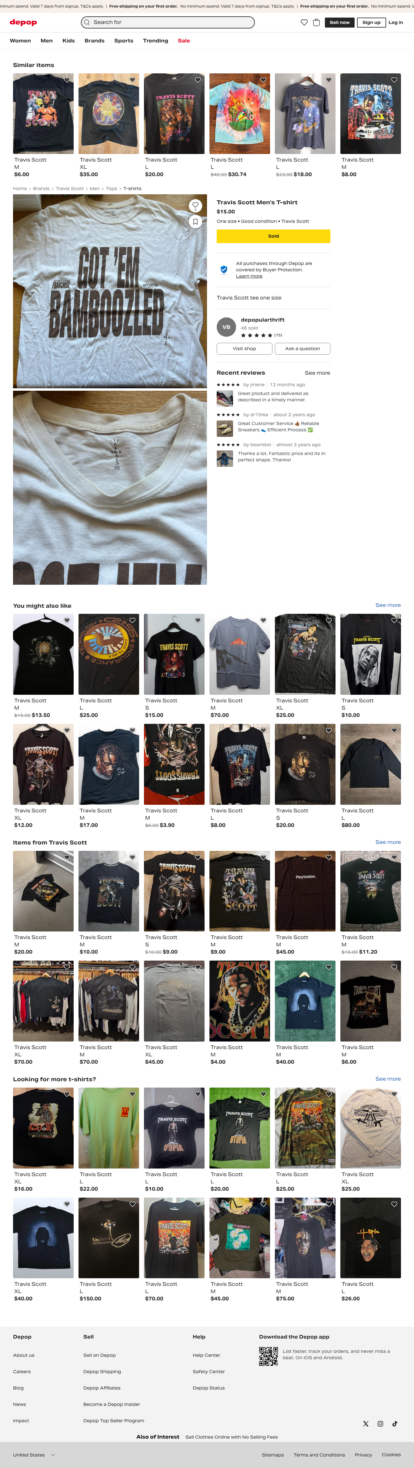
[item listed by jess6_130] (239, 654)
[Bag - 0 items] (316, 22)
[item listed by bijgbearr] (43, 764)
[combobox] (168, 22)
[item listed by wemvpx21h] (174, 1238)
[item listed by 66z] (370, 1128)
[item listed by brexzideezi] (108, 764)
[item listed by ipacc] (108, 654)
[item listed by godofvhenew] (305, 764)
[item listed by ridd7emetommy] (370, 764)
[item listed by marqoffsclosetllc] (43, 1001)
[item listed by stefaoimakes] (305, 1128)
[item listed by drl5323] (370, 1238)
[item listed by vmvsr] (43, 1128)
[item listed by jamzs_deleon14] (239, 764)
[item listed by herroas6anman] (370, 654)
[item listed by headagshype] (43, 654)
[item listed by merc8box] (305, 1238)
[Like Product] (67, 80)
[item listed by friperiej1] (305, 654)
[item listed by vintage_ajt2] (305, 1001)
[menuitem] (20, 40)
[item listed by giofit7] (305, 891)
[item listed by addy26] (174, 1001)
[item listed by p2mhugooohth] (174, 654)
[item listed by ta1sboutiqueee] (174, 764)
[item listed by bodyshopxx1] (43, 891)
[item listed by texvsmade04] (108, 1238)
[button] (285, 335)
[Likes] (304, 22)
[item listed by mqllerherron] (370, 1001)
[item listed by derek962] (174, 1128)
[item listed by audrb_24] (239, 1001)
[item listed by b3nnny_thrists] (239, 891)
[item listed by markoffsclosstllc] (108, 1001)
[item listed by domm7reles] (370, 891)
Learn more (249, 276)
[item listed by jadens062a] (174, 891)
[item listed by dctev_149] (239, 1128)
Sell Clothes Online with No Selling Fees (231, 1437)
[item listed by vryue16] (239, 1238)
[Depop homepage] (23, 22)
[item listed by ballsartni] (43, 1238)
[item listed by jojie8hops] (108, 891)
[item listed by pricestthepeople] (108, 1128)
